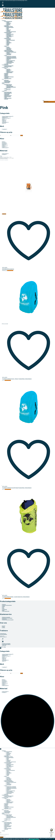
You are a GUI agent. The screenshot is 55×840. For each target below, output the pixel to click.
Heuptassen (6, 75)
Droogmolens (8, 765)
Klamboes (8, 70)
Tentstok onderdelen (10, 62)
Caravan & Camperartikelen (7, 116)
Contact (3, 7)
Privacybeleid (36, 839)
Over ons (3, 625)
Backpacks (6, 73)
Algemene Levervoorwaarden (7, 618)
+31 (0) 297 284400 (3, 634)
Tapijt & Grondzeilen (7, 98)
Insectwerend (8, 800)
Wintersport (8, 89)
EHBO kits (8, 69)
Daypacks (6, 805)
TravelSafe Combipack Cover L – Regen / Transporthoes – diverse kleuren (17, 378)
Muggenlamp (8, 753)
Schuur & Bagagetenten (10, 60)
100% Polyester (5, 153)
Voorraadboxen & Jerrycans (11, 31)
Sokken (5, 88)
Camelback (6, 74)
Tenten (5, 55)
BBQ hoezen (6, 80)
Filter (21, 135)
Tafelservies (8, 29)
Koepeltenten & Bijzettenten (11, 788)
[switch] (51, 836)
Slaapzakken (8, 49)
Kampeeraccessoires (8, 32)
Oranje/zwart (4, 145)
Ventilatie (8, 23)
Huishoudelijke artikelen (8, 26)
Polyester (8, 52)
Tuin (3, 79)
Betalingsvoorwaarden (6, 617)
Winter (3, 83)
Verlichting (6, 794)
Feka (5, 646)
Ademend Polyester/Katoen (11, 782)
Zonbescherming (9, 72)
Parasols (8, 43)
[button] (43, 100)
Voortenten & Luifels (7, 66)
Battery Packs (8, 85)
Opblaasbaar (8, 58)
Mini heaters (8, 87)
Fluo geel (3, 142)
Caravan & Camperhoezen (8, 65)
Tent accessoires (9, 61)
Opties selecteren (10, 270)
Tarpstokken (8, 54)
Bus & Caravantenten (8, 823)
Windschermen (9, 63)
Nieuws (3, 626)
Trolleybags (6, 77)
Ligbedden (8, 41)
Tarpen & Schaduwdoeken (8, 51)
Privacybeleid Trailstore (6, 644)
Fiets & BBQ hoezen (9, 35)
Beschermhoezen (7, 811)
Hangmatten (6, 25)
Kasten (7, 771)
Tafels (7, 45)
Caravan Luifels (7, 93)
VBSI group (4, 645)
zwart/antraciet (5, 147)
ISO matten (8, 47)
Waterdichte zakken (7, 78)
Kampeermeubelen (7, 38)
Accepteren (31, 839)
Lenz (3, 118)
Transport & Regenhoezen (9, 76)
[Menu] (53, 828)
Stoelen (7, 44)
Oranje (3, 682)
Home (1, 157)
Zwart (3, 146)
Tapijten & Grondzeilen (8, 50)
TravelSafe (4, 129)
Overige (7, 37)
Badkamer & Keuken (10, 27)
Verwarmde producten (8, 84)
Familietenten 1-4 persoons (11, 56)
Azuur (3, 141)
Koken (7, 759)
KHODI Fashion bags (5, 82)
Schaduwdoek (8, 53)
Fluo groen (4, 143)
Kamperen (4, 20)
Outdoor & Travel (5, 67)
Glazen (7, 28)
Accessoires (8, 33)
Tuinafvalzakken (7, 81)
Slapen (5, 776)
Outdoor (3, 119)
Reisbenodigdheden (9, 71)
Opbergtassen (8, 36)
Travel (5, 68)
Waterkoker (8, 24)
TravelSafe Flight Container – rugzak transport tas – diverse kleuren (15, 596)
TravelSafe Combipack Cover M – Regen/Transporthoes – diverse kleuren (16, 487)
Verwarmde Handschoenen (11, 817)
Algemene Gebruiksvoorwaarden (7, 619)
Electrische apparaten (8, 21)
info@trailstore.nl (3, 633)
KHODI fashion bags (7, 92)
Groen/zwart (4, 144)
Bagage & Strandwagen (10, 40)
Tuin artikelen (4, 122)
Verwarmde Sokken (9, 86)
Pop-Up (7, 59)
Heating (7, 22)
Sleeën (5, 90)
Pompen (7, 46)
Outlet (3, 91)
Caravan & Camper (5, 64)
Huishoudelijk (6, 94)
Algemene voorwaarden (6, 643)
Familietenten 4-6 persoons (11, 57)
